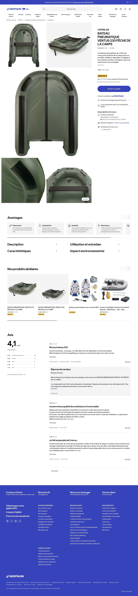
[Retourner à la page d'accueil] (17, 9)
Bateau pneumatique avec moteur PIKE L (84, 308)
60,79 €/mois (104, 79)
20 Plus (85, 199)
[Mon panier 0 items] (129, 9)
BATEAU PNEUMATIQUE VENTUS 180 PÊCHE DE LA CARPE (51, 308)
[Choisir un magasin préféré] (116, 9)
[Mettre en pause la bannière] (127, 2)
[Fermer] (130, 2)
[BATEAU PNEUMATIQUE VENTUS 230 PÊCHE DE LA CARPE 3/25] (46, 113)
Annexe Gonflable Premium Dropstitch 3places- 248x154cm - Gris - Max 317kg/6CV (115, 308)
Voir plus (54, 389)
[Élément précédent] (122, 217)
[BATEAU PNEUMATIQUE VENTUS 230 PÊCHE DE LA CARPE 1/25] (69, 45)
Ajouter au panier (114, 89)
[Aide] (120, 9)
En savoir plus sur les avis (15, 374)
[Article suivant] (128, 217)
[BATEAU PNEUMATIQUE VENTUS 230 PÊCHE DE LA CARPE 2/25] (23, 45)
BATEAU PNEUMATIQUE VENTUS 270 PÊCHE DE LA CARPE (20, 308)
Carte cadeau (124, 15)
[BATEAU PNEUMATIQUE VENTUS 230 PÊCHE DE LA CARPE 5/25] (69, 180)
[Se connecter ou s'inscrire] (125, 9)
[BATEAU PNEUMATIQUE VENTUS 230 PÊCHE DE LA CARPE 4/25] (23, 180)
